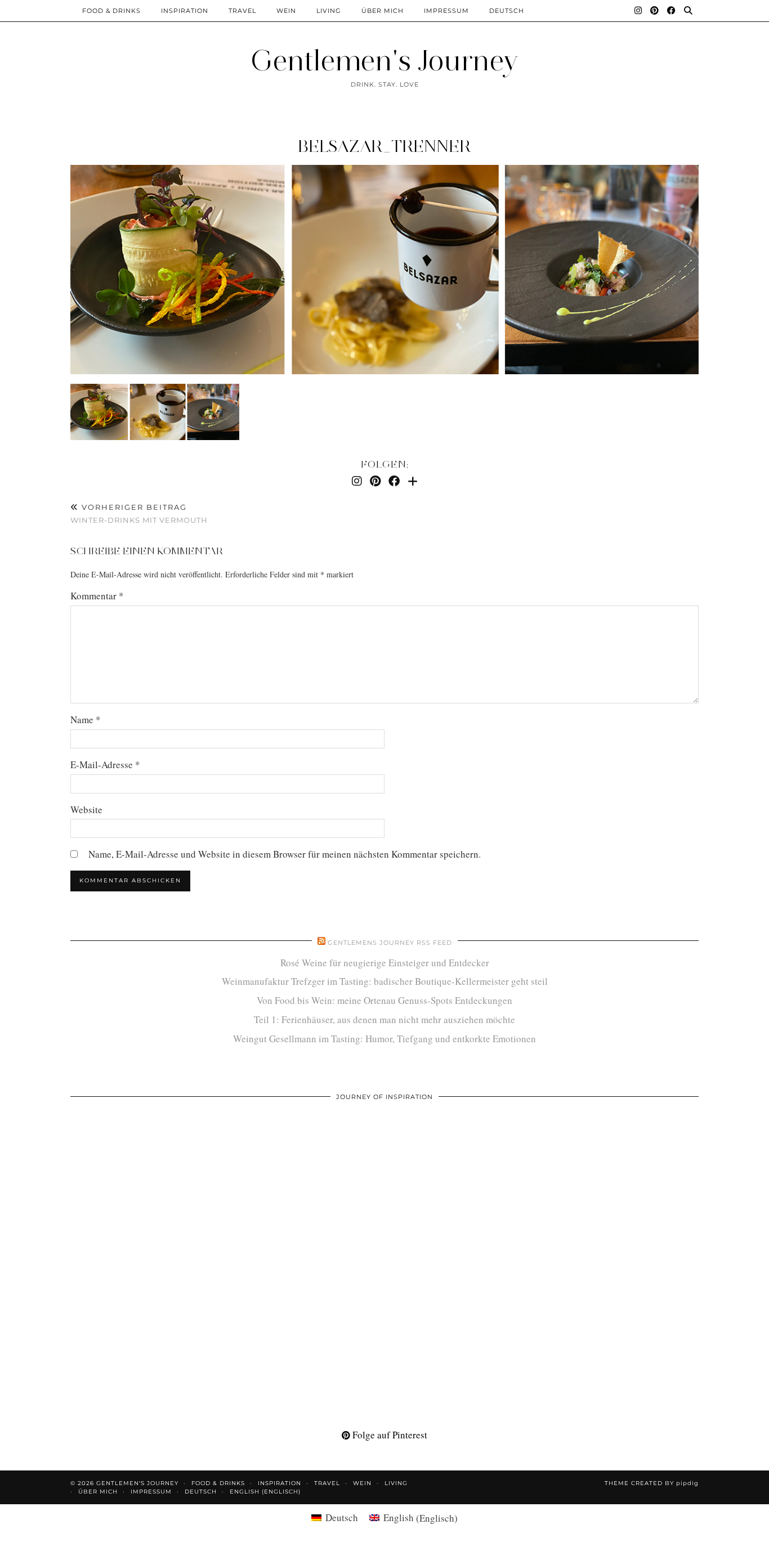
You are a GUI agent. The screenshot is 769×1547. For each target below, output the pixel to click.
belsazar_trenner (384, 146)
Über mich (382, 11)
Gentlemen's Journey (384, 60)
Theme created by (652, 1483)
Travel (242, 11)
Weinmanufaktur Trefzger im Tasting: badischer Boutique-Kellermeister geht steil (385, 981)
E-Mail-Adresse (105, 764)
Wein (286, 11)
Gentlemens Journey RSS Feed (390, 943)
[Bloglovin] (413, 480)
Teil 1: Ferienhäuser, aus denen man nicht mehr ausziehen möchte (384, 1019)
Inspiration (184, 11)
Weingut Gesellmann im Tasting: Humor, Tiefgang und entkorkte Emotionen (384, 1038)
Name (85, 719)
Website (86, 809)
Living (328, 11)
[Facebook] (671, 10)
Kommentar (97, 595)
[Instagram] (638, 10)
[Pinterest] (654, 10)
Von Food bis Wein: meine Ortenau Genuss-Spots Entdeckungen (384, 1000)
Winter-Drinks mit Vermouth (139, 513)
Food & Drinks (111, 11)
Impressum (446, 11)
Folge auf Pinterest (388, 1434)
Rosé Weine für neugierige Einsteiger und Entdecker (384, 962)
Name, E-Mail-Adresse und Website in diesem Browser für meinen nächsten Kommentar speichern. (284, 854)
